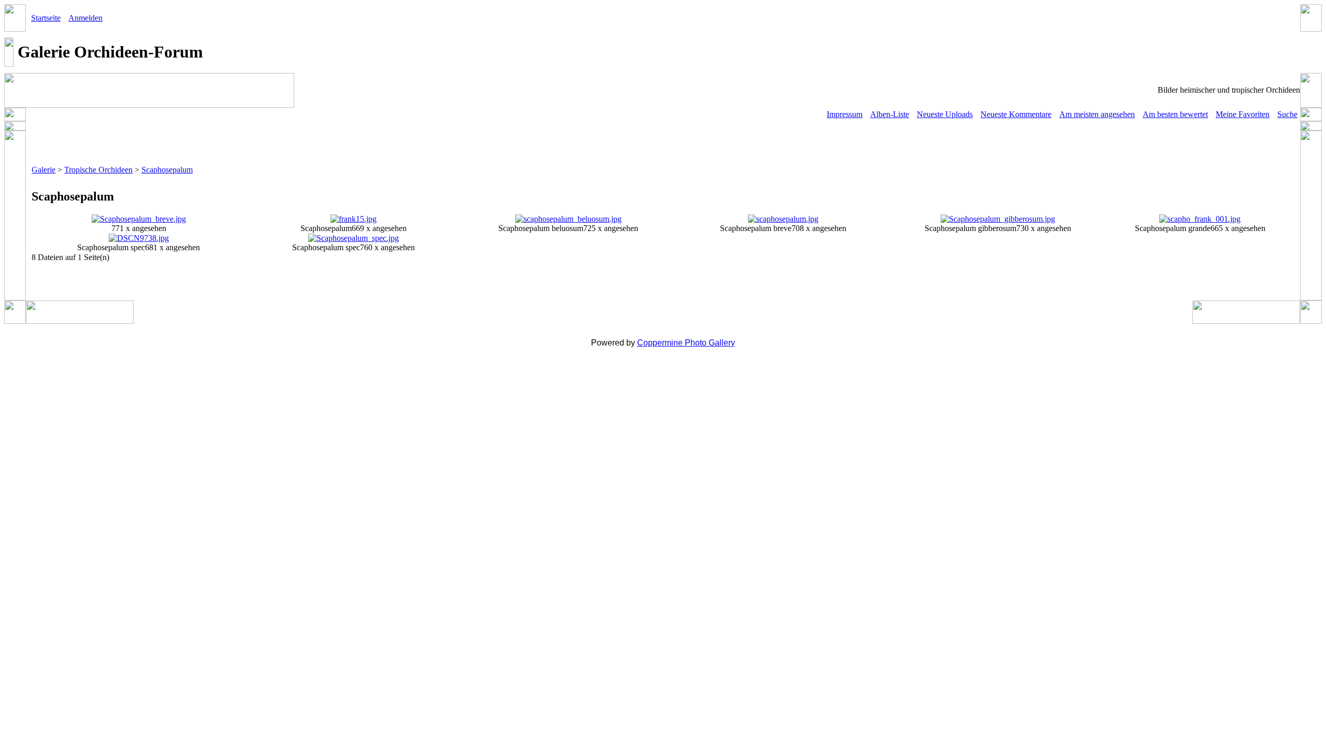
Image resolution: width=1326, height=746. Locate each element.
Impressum (844, 114)
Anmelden (85, 17)
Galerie (43, 169)
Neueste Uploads (945, 114)
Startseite (46, 17)
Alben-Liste (889, 114)
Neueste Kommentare (1016, 114)
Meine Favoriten (1243, 114)
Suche (1287, 114)
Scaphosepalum (167, 169)
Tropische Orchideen (98, 169)
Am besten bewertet (1175, 114)
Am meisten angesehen (1097, 114)
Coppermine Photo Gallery (686, 342)
